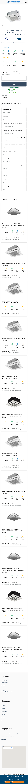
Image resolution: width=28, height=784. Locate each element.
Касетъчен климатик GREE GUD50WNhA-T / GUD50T (11, 259)
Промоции (3, 676)
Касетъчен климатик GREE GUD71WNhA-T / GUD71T (11, 329)
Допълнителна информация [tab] (11, 103)
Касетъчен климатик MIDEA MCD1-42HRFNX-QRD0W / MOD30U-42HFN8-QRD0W (13, 224)
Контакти (3, 685)
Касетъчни (3, 97)
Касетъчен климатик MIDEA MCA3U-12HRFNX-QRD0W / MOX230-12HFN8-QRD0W (14, 580)
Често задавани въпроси (5, 700)
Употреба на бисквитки (18, 781)
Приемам (7, 781)
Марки (2, 673)
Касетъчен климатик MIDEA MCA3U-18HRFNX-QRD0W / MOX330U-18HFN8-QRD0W (12, 401)
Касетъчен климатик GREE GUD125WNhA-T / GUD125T (12, 294)
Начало (2, 670)
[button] (2, 25)
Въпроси (3, 682)
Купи (14, 84)
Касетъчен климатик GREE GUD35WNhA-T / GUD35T (11, 471)
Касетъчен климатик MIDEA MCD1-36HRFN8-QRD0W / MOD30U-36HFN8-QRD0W (13, 507)
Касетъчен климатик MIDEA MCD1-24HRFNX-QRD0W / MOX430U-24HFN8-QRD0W (14, 616)
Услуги (2, 679)
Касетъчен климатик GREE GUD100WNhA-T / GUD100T (12, 436)
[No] (26, 779)
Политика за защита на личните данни (8, 697)
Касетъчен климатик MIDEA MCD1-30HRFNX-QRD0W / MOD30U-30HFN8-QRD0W (13, 543)
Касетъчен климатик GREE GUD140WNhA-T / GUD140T (12, 364)
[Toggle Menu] (2, 2)
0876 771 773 (3, 647)
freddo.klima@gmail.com (5, 656)
